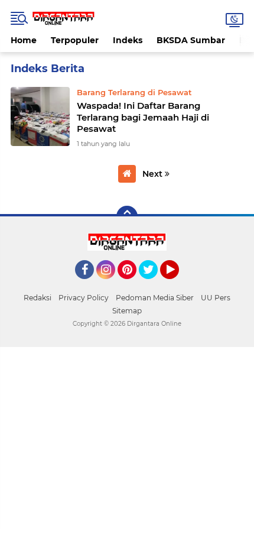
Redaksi (37, 297)
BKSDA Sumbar (191, 40)
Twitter (153, 284)
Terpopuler (75, 40)
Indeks (127, 40)
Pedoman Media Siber (155, 297)
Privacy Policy (83, 297)
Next (153, 173)
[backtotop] (127, 216)
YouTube (177, 284)
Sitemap (127, 310)
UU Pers (215, 297)
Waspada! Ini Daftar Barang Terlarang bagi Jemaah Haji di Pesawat (143, 117)
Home (24, 40)
